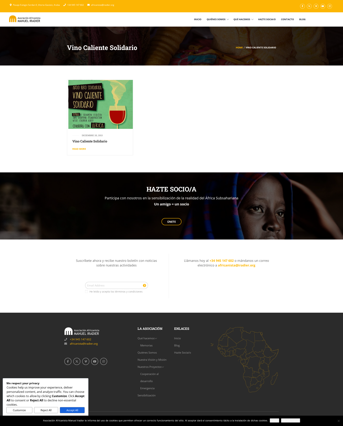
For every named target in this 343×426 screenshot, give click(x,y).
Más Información (290, 420)
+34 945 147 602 (75, 4)
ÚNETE (171, 221)
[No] (338, 421)
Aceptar (274, 420)
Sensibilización (147, 395)
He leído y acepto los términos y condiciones (116, 291)
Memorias (146, 345)
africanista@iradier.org (102, 4)
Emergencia (147, 388)
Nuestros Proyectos (149, 367)
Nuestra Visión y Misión (152, 359)
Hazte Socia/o (182, 352)
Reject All (46, 410)
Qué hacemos (146, 338)
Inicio (177, 338)
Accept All (72, 410)
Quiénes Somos (147, 352)
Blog (177, 345)
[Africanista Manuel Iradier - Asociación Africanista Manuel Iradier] (25, 18)
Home (239, 47)
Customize (19, 410)
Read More (79, 148)
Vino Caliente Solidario (89, 141)
